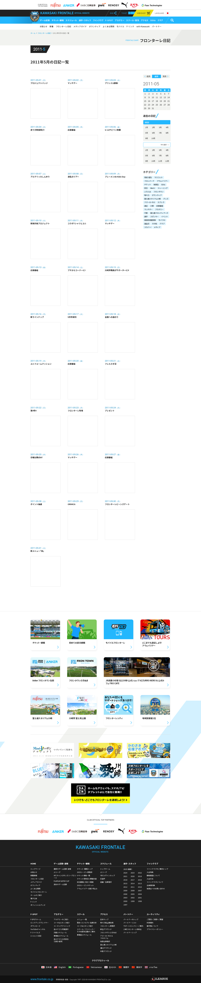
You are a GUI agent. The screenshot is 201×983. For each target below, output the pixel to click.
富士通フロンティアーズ (159, 213)
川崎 (152, 206)
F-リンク (130, 26)
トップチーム (105, 869)
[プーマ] (124, 4)
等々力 (146, 195)
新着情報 (33, 875)
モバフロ (161, 220)
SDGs (153, 20)
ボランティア (94, 26)
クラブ (160, 20)
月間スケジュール (60, 932)
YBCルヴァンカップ (107, 875)
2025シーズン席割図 (84, 872)
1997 (125, 905)
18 (157, 101)
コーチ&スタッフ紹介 (62, 923)
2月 (153, 127)
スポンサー (154, 216)
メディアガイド (80, 26)
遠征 (146, 206)
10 (153, 97)
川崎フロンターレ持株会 (132, 929)
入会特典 (150, 872)
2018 (125, 880)
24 (153, 104)
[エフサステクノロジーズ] (151, 4)
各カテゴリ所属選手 (61, 929)
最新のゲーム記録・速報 (62, 869)
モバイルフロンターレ (38, 892)
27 (165, 104)
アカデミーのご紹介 (61, 919)
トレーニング (163, 188)
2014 (133, 883)
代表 (146, 213)
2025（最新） (127, 869)
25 (157, 104)
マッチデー (148, 209)
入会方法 (150, 879)
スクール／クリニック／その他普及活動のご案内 (86, 930)
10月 (153, 138)
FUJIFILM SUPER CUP (61, 881)
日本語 (48, 967)
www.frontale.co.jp (41, 979)
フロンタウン (158, 191)
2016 (140, 880)
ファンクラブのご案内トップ (157, 869)
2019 (140, 876)
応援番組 (159, 206)
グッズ (165, 198)
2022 (140, 873)
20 (165, 101)
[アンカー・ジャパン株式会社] (68, 4)
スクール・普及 (132, 20)
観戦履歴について (153, 875)
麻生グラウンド (106, 929)
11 (157, 97)
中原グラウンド (106, 951)
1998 (140, 901)
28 (169, 104)
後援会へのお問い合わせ (156, 889)
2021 (125, 876)
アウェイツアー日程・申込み (87, 889)
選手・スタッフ (85, 20)
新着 (51, 26)
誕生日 (146, 223)
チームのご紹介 (36, 895)
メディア (157, 227)
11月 (160, 161)
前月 (148, 76)
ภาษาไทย (153, 967)
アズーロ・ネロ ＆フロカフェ (106, 937)
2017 (133, 880)
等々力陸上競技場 (106, 923)
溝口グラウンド (106, 948)
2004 (140, 894)
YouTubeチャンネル (37, 929)
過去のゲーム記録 (60, 884)
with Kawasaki (143, 26)
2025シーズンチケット (85, 885)
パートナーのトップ (130, 919)
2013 (140, 883)
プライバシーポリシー (155, 929)
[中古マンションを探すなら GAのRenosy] (113, 4)
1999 (133, 901)
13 (165, 97)
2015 (125, 883)
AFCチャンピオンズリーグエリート (65, 876)
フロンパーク (149, 181)
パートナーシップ (130, 932)
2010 (140, 887)
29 (145, 108)
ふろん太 (147, 191)
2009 (125, 890)
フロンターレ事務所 (107, 926)
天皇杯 (102, 879)
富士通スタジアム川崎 (152, 198)
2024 (125, 873)
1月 (146, 127)
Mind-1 (152, 188)
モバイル (120, 26)
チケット (147, 184)
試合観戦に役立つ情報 (85, 882)
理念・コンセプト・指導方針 (87, 923)
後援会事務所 (105, 941)
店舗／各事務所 (106, 882)
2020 (133, 876)
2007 (140, 890)
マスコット (158, 177)
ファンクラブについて (155, 882)
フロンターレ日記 (63, 26)
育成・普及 (148, 177)
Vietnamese (96, 967)
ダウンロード (35, 926)
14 (169, 97)
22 (145, 104)
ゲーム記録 (45, 20)
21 (169, 101)
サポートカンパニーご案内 (133, 926)
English (61, 967)
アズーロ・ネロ (149, 202)
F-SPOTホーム (35, 919)
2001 (140, 898)
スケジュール (71, 20)
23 (149, 104)
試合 (146, 188)
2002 (133, 898)
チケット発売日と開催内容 (87, 879)
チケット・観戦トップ (85, 869)
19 (161, 101)
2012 (125, 887)
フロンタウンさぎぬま (108, 932)
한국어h (112, 967)
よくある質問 (108, 26)
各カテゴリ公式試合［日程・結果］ (61, 940)
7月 (160, 132)
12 (161, 97)
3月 (160, 127)
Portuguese (78, 967)
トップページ (35, 869)
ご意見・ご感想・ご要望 (155, 919)
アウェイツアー (162, 181)
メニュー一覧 (82, 919)
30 (149, 108)
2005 (133, 894)
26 (161, 104)
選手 (146, 216)
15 (145, 101)
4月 (167, 127)
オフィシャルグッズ (37, 905)
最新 (156, 76)
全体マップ (104, 919)
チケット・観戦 (58, 20)
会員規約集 (151, 885)
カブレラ (161, 202)
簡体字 (139, 967)
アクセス (144, 20)
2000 (125, 901)
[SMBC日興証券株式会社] (86, 4)
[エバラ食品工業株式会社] (134, 4)
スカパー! (147, 227)
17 (153, 101)
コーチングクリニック (62, 926)
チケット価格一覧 (83, 875)
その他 (154, 223)
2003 (125, 898)
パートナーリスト (130, 923)
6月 (153, 132)
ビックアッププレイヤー (39, 923)
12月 (167, 161)
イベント (164, 216)
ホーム (32, 33)
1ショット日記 (35, 936)
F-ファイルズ (35, 932)
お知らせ (43, 26)
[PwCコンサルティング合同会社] (101, 4)
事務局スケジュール (61, 936)
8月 (167, 132)
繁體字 (126, 967)
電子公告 (33, 898)
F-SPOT (109, 20)
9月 (146, 138)
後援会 (156, 184)
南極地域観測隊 (150, 220)
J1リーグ (57, 872)
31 (153, 108)
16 (149, 101)
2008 (133, 890)
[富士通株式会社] (56, 4)
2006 (125, 894)
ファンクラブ (98, 20)
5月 (146, 132)
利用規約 (150, 923)
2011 (133, 887)
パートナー (156, 26)
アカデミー (119, 20)
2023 (133, 873)
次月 (164, 76)
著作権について (152, 926)
